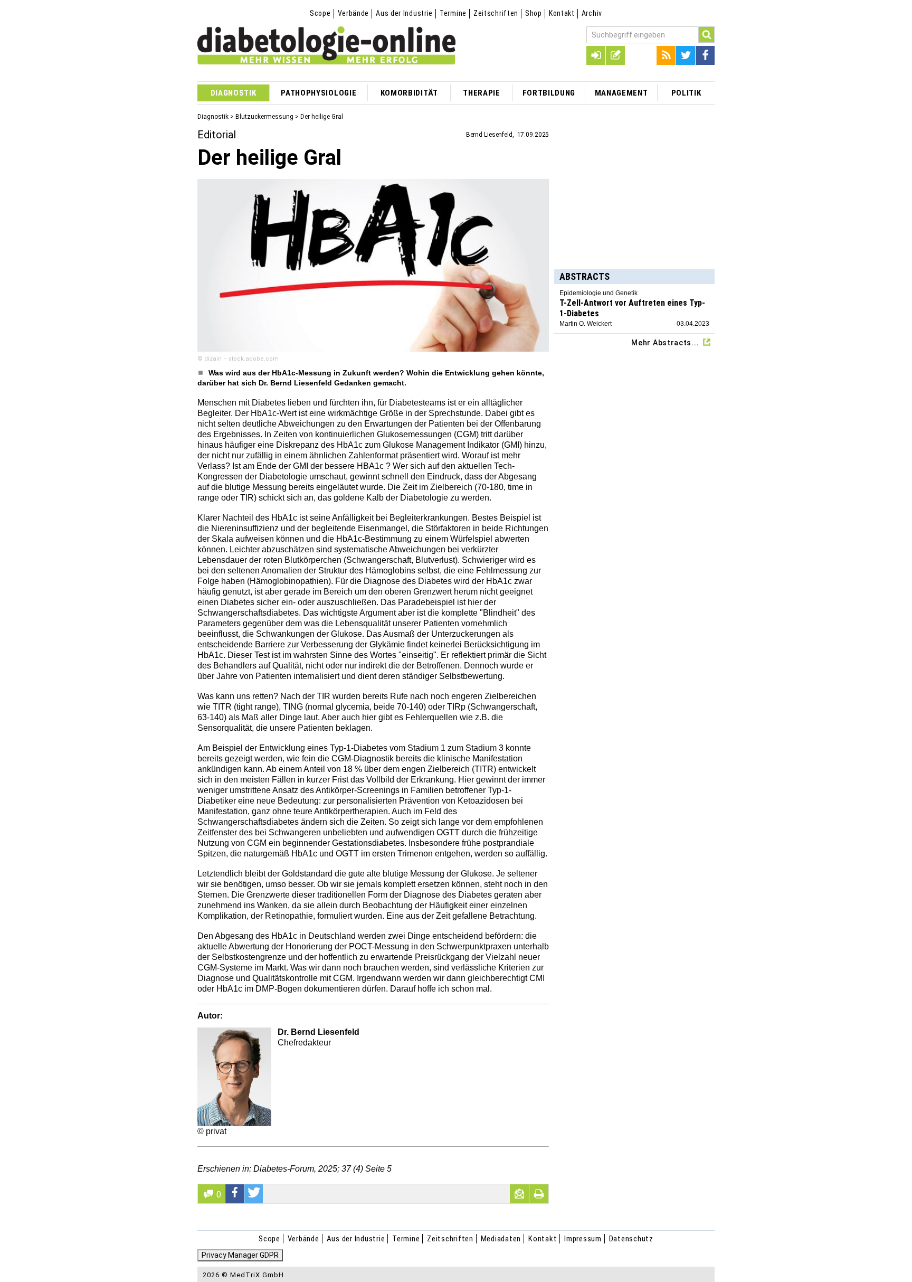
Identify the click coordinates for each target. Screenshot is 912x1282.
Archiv (592, 13)
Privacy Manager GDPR (240, 1255)
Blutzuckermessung (264, 116)
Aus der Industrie (404, 13)
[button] (234, 1193)
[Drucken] (538, 1193)
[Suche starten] (707, 34)
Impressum (583, 1238)
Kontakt (562, 13)
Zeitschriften (495, 13)
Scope (320, 13)
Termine (453, 13)
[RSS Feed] (666, 55)
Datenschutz (631, 1238)
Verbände (353, 13)
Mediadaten (501, 1238)
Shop (533, 13)
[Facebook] (705, 55)
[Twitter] (685, 55)
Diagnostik (213, 116)
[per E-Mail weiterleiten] (519, 1193)
